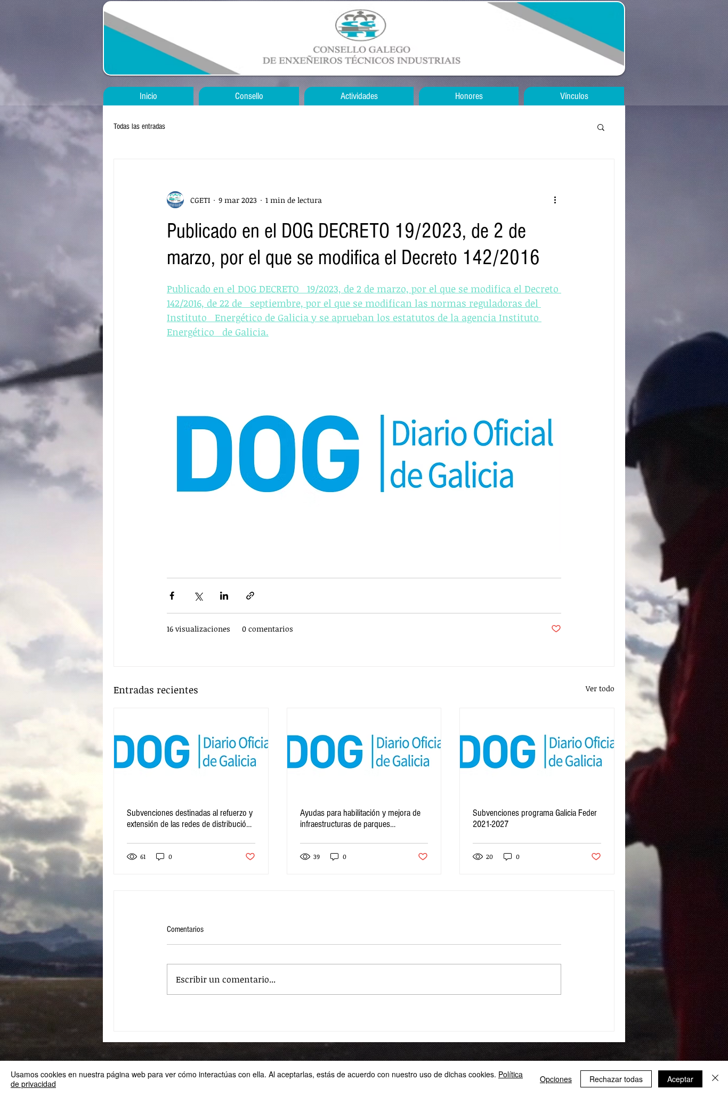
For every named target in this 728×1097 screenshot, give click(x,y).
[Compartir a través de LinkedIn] (224, 596)
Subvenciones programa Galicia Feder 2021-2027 (535, 818)
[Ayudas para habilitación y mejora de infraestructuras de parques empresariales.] (364, 751)
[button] (601, 126)
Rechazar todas (616, 1079)
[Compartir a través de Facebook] (172, 596)
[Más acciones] (554, 199)
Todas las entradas (139, 126)
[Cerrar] (715, 1078)
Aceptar (680, 1079)
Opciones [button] (556, 1079)
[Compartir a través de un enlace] (250, 596)
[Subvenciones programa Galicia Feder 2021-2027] (537, 751)
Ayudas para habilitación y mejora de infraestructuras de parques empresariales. (360, 818)
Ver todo (600, 688)
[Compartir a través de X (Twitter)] (198, 596)
